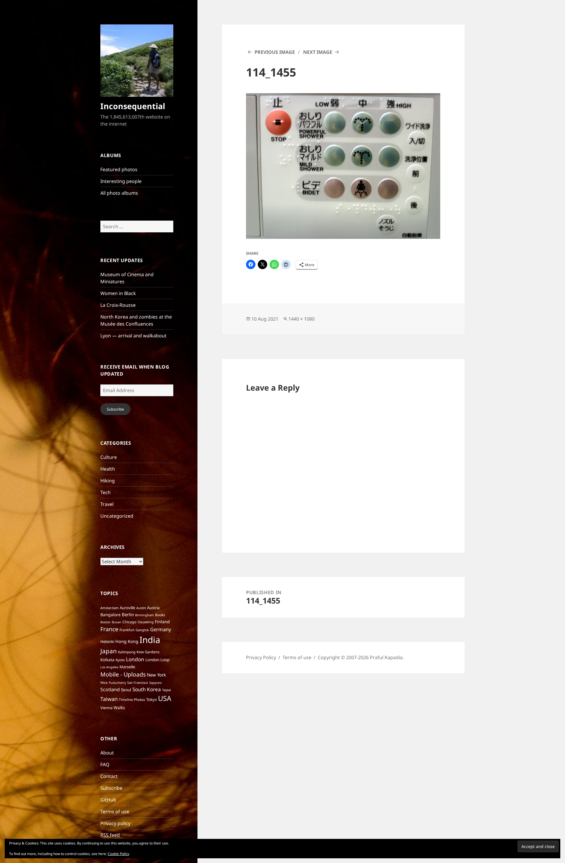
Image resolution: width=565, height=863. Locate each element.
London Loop (157, 659)
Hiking (107, 480)
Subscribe (115, 409)
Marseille (127, 666)
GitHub (108, 800)
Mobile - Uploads (123, 674)
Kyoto (120, 659)
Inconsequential (132, 106)
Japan (108, 651)
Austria (153, 607)
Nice (104, 682)
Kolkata (107, 659)
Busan (116, 622)
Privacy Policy (261, 657)
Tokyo (151, 699)
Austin (141, 608)
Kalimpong (126, 651)
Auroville (127, 607)
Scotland (110, 689)
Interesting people (121, 181)
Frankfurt (126, 629)
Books (160, 614)
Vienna (106, 707)
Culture (108, 457)
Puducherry (117, 683)
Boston (105, 622)
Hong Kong (126, 641)
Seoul (126, 689)
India (149, 640)
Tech (105, 492)
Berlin (128, 614)
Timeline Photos (132, 699)
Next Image (317, 52)
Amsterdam (109, 608)
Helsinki (107, 641)
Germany (160, 629)
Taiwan (109, 698)
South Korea (146, 689)
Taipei (166, 690)
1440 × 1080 (301, 319)
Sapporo (155, 683)
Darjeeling (146, 622)
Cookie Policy (118, 853)
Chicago (129, 621)
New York (156, 675)
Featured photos (118, 169)
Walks (119, 707)
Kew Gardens (148, 651)
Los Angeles (109, 667)
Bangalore (110, 614)
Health (107, 469)
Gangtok (142, 630)
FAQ (104, 764)
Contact (109, 776)
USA (164, 698)
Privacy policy (115, 823)
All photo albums (119, 193)
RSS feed (110, 835)
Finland (162, 621)
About (107, 752)
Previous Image (275, 52)
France (109, 629)
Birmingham (144, 615)
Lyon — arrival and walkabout (133, 335)
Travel (107, 504)
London (135, 659)
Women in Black (118, 293)
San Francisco (137, 682)
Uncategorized (116, 516)
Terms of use (114, 811)
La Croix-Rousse (118, 305)
